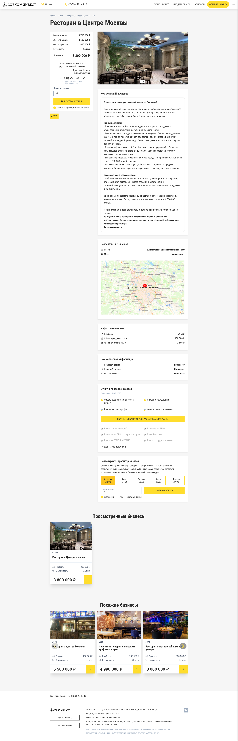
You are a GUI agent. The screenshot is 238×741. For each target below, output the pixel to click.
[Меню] (233, 4)
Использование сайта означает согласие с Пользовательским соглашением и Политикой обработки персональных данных (129, 723)
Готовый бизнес (56, 16)
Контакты (200, 4)
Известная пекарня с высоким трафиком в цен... (117, 648)
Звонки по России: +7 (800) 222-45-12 (68, 696)
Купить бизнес (161, 4)
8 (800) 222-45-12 (72, 78)
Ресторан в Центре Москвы (68, 557)
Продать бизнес (181, 4)
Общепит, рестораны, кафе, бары (81, 16)
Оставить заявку (218, 4)
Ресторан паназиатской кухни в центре (163, 648)
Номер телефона (61, 88)
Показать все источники (113, 446)
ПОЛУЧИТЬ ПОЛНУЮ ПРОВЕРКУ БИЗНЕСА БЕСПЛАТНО (142, 419)
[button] (183, 58)
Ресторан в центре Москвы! (69, 646)
